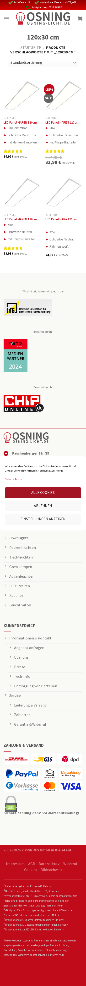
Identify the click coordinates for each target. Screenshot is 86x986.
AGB (31, 863)
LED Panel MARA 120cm (61, 219)
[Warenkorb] (80, 18)
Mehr (60, 905)
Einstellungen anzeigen (43, 519)
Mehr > (47, 886)
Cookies (30, 869)
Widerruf (70, 863)
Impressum (15, 863)
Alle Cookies (43, 492)
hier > (62, 920)
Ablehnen (43, 505)
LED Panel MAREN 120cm (20, 122)
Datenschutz (13, 479)
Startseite (31, 47)
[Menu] (6, 18)
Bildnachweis (51, 869)
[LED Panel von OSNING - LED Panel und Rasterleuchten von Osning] (43, 18)
